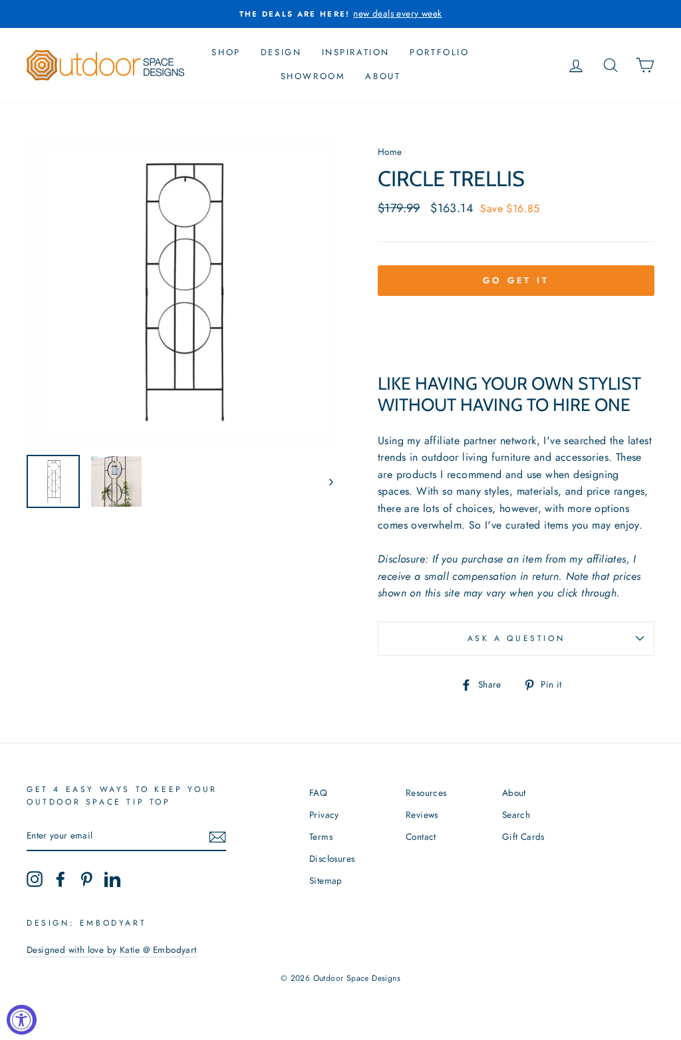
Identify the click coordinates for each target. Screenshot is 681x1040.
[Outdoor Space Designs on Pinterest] (86, 879)
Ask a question (516, 638)
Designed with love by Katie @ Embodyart (112, 949)
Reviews (422, 814)
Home (390, 151)
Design (281, 52)
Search (516, 814)
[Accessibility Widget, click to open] (22, 1020)
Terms (321, 836)
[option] (340, 14)
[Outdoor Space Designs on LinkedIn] (112, 879)
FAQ (318, 792)
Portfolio (439, 52)
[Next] (325, 481)
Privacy (324, 814)
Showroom (313, 76)
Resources (426, 792)
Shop (225, 52)
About (382, 76)
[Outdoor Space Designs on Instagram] (35, 879)
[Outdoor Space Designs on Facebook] (60, 879)
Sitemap (325, 880)
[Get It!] (217, 836)
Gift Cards (523, 836)
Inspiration (356, 52)
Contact (421, 836)
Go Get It (516, 280)
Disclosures (331, 858)
